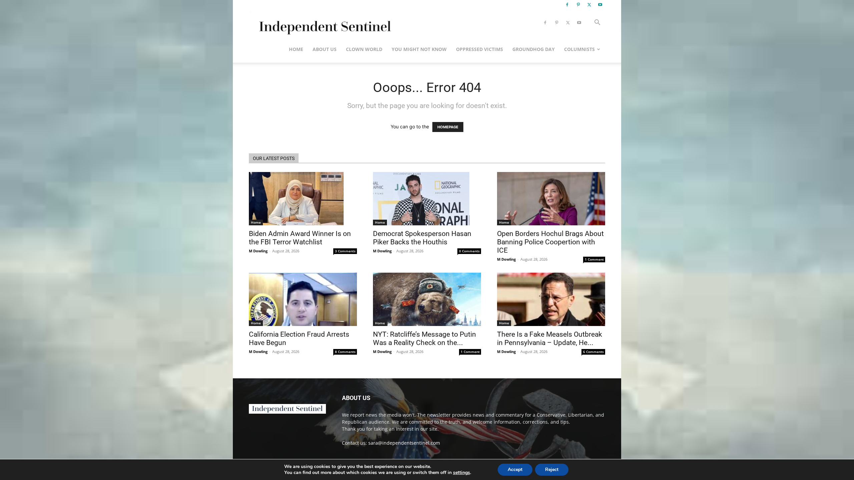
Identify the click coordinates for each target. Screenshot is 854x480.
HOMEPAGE (447, 127)
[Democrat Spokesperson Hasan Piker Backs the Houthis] (427, 198)
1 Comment (594, 259)
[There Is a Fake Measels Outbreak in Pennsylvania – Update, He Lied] (551, 299)
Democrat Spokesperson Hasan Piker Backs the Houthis (422, 238)
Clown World (364, 49)
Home (296, 49)
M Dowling (258, 250)
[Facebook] (567, 4)
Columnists (579, 49)
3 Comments (345, 251)
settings (461, 473)
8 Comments (345, 351)
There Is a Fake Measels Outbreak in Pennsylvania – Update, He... (549, 338)
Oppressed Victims (479, 49)
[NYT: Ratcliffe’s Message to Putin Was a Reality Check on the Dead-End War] (427, 299)
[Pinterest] (578, 4)
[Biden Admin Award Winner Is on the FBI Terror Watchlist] (303, 198)
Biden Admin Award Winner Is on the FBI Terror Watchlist (300, 238)
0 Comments (469, 251)
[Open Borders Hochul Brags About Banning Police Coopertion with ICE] (551, 198)
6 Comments (593, 351)
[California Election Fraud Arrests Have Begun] (303, 299)
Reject (551, 469)
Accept (515, 469)
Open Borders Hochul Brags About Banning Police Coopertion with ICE (550, 242)
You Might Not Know (419, 49)
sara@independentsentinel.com (404, 443)
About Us (325, 49)
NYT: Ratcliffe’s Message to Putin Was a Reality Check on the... (424, 338)
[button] (597, 23)
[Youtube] (600, 4)
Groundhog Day (533, 49)
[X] (589, 4)
